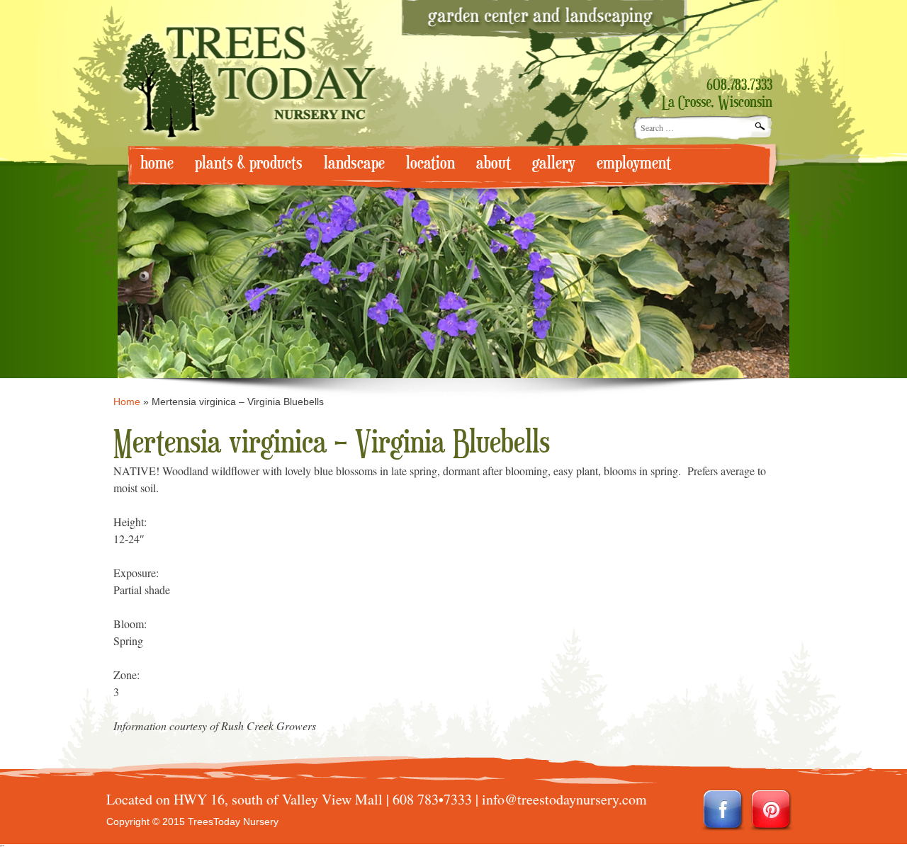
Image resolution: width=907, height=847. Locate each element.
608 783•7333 (432, 799)
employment (634, 163)
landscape (354, 163)
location (430, 163)
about (493, 163)
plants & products (249, 163)
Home (126, 401)
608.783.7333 (739, 85)
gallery (553, 163)
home (157, 163)
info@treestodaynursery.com (564, 799)
